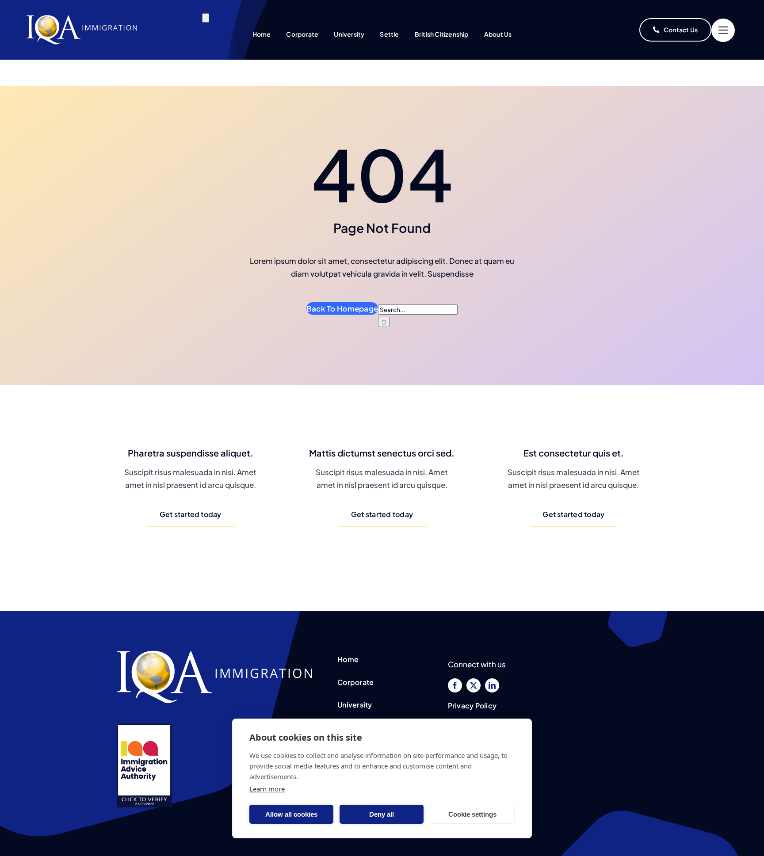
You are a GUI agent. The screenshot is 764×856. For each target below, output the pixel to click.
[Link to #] (723, 30)
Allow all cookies (291, 814)
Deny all (381, 814)
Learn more (267, 788)
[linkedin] (492, 685)
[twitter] (473, 685)
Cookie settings (472, 814)
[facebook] (455, 685)
